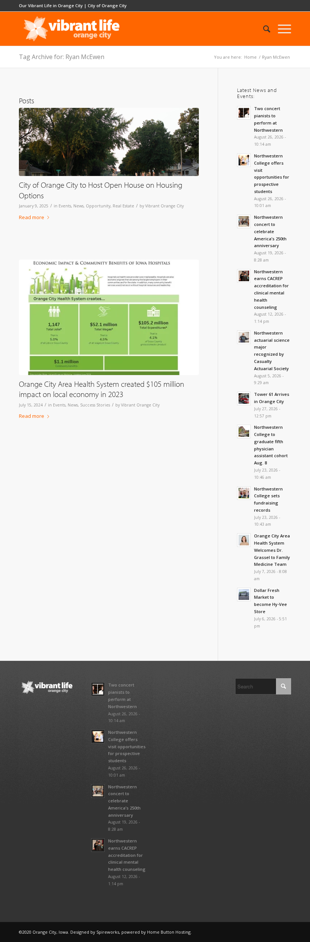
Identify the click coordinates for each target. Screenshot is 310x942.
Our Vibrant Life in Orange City (51, 5)
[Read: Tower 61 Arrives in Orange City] (244, 398)
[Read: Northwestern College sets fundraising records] (244, 493)
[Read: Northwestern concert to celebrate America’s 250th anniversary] (244, 221)
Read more (31, 217)
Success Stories (95, 405)
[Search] (263, 29)
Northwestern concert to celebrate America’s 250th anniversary (270, 231)
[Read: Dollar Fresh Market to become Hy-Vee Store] (244, 594)
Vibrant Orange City (164, 206)
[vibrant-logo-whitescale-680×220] (71, 29)
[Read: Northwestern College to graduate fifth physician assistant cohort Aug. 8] (244, 431)
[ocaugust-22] (109, 142)
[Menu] (280, 29)
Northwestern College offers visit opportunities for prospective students (127, 746)
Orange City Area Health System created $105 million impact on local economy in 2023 (101, 389)
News (78, 206)
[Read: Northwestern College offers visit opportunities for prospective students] (244, 160)
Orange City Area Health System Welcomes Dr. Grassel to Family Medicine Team (272, 550)
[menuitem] (263, 29)
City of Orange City (107, 5)
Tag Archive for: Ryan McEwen (61, 57)
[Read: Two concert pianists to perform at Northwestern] (244, 113)
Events (65, 206)
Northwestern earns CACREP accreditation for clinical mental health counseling (127, 855)
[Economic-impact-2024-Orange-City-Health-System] (109, 317)
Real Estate (123, 206)
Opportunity (98, 206)
